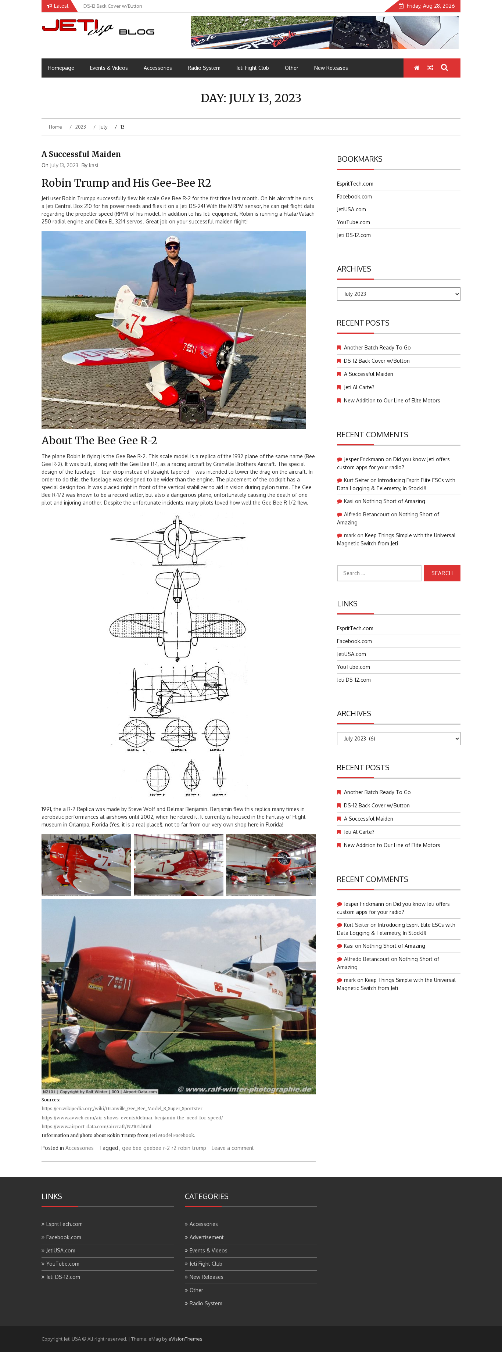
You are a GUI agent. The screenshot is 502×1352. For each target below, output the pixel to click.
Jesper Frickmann (364, 459)
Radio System (204, 68)
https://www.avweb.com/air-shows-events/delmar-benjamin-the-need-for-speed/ (132, 1117)
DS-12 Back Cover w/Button (377, 361)
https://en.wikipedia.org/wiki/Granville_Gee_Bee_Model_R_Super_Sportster (122, 1108)
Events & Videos (109, 68)
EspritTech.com (355, 183)
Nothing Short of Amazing (394, 501)
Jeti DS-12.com (354, 235)
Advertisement (207, 1237)
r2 (174, 1148)
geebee (152, 1148)
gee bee (131, 1148)
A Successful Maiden (81, 154)
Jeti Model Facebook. (172, 1135)
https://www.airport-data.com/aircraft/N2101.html (96, 1126)
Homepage (61, 68)
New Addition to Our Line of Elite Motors (392, 400)
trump (199, 1148)
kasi (93, 165)
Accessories (158, 68)
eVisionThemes (185, 1339)
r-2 (166, 1148)
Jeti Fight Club (252, 68)
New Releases (331, 68)
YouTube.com (353, 222)
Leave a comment (233, 1148)
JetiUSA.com (351, 209)
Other (291, 68)
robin (184, 1148)
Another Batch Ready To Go (377, 347)
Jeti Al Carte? (359, 387)
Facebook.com (354, 196)
